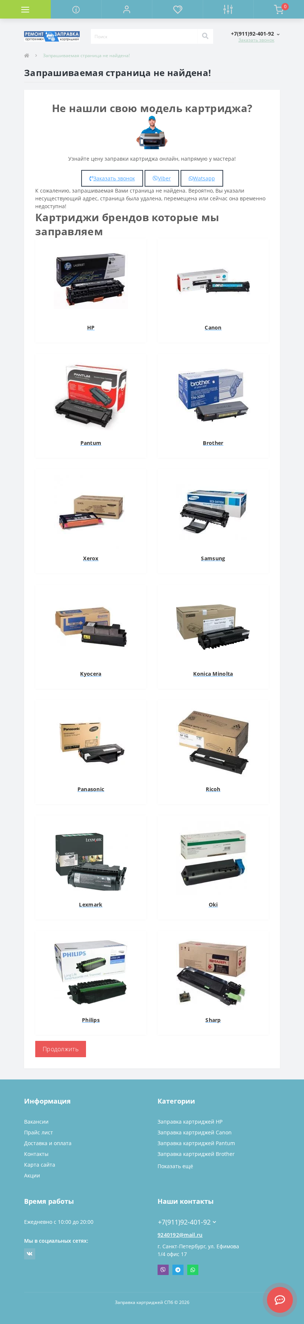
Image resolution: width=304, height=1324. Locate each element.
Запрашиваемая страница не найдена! (86, 55)
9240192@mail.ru (180, 1234)
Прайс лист (38, 1132)
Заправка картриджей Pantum (196, 1143)
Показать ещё (175, 1166)
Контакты (36, 1153)
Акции (32, 1175)
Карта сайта (39, 1164)
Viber (164, 178)
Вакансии (36, 1121)
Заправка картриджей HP (190, 1121)
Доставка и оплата (48, 1143)
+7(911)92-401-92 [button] (184, 1222)
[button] (126, 9)
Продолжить (61, 1049)
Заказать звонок (256, 40)
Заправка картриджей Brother (196, 1153)
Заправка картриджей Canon (195, 1132)
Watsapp (204, 178)
